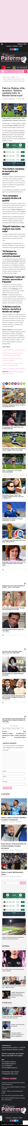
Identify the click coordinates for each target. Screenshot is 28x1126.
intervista (13, 727)
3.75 (7, 152)
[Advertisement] (14, 29)
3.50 (7, 155)
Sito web (5, 781)
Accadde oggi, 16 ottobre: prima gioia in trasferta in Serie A (20, 734)
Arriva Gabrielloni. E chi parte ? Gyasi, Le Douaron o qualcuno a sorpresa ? (12, 938)
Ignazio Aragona (14, 1071)
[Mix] (21, 383)
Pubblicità (15, 46)
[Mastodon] (18, 383)
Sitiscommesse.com (13, 912)
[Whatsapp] (24, 383)
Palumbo (9, 728)
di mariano (7, 727)
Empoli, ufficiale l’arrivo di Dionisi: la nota (13, 350)
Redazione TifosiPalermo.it (9, 98)
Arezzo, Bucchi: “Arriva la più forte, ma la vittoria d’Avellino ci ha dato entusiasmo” (13, 846)
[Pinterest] (15, 383)
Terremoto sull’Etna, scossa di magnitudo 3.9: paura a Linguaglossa (17, 1034)
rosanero (14, 728)
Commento (6, 750)
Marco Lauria (14, 1073)
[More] (3, 386)
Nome (5, 771)
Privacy (1, 1118)
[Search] (23, 71)
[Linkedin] (12, 383)
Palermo (4, 728)
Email (4, 776)
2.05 (13, 152)
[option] (14, 930)
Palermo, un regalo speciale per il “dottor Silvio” (8, 734)
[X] (6, 383)
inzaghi (17, 727)
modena (22, 727)
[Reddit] (9, 383)
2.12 (13, 155)
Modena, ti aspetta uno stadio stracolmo (13, 368)
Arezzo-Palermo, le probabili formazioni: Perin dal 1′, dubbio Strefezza (13, 986)
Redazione (9, 46)
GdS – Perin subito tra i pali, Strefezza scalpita (12, 1095)
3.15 (10, 152)
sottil (18, 728)
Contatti (20, 46)
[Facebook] (3, 383)
